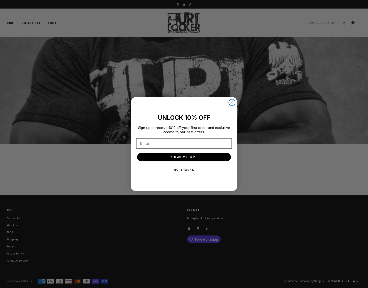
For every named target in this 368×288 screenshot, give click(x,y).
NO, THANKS (184, 169)
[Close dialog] (232, 102)
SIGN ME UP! (184, 157)
